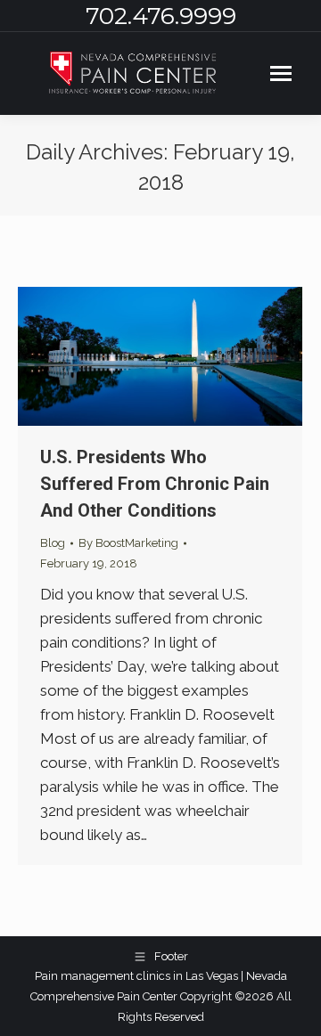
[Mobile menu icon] (281, 73)
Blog (52, 543)
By (128, 543)
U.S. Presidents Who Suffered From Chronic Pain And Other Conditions (154, 483)
